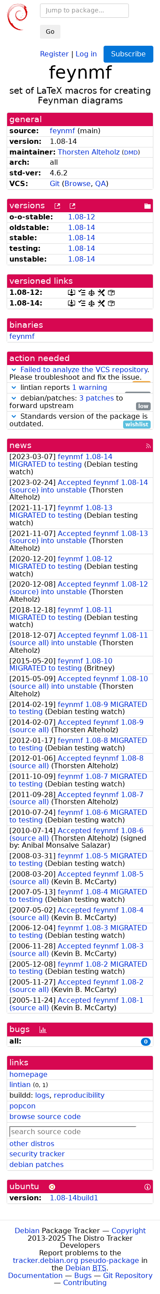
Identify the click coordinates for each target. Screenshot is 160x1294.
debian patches (36, 1164)
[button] (14, 369)
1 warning (89, 387)
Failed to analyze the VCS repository (83, 369)
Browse (77, 183)
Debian (27, 1231)
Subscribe (128, 54)
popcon (22, 1106)
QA (100, 183)
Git (55, 183)
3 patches (96, 398)
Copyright (129, 1231)
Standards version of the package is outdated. (78, 420)
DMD (131, 152)
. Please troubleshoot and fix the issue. (79, 373)
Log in (86, 53)
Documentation (35, 1275)
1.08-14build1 (74, 1198)
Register (54, 53)
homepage (28, 1074)
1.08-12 (81, 217)
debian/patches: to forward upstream (78, 402)
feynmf (62, 131)
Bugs (83, 1275)
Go (50, 31)
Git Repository (127, 1275)
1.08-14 (81, 227)
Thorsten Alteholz (89, 152)
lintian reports (83, 388)
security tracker (37, 1154)
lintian (20, 1084)
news (20, 445)
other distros (31, 1143)
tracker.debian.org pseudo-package (76, 1260)
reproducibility (79, 1095)
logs (42, 1095)
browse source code (45, 1116)
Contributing (85, 1282)
